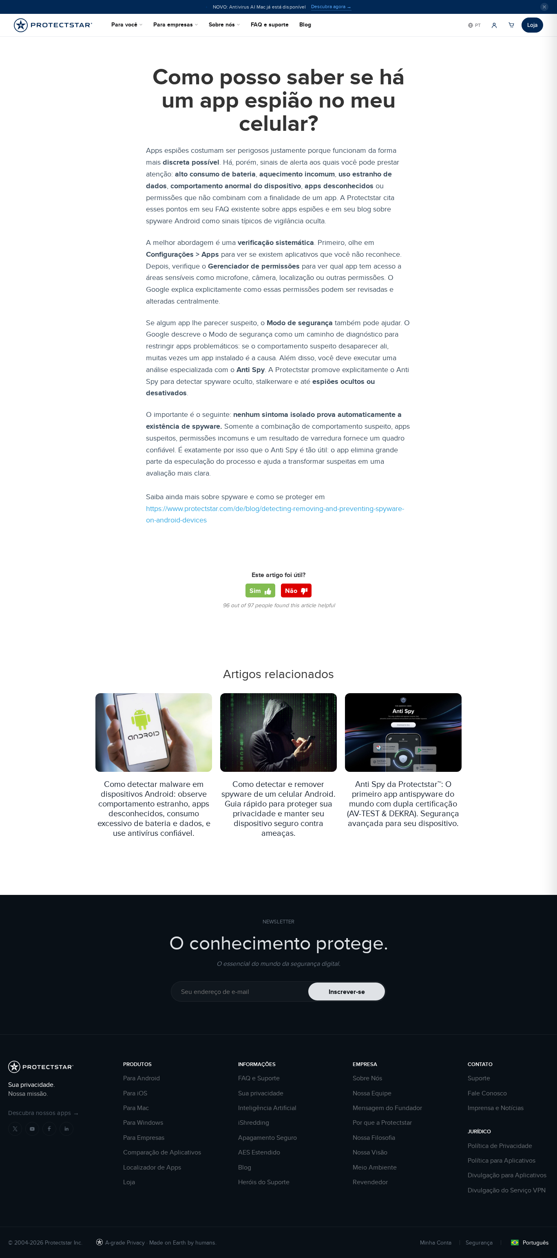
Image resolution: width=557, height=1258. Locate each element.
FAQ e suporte (270, 24)
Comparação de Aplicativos (162, 1152)
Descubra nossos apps (43, 1112)
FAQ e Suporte (259, 1078)
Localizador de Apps (152, 1167)
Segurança (479, 1242)
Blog (305, 24)
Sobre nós (222, 24)
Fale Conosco (487, 1093)
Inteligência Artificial (267, 1108)
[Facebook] (49, 1129)
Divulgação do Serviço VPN (507, 1190)
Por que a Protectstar (382, 1122)
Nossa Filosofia (374, 1137)
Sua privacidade (260, 1093)
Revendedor (370, 1182)
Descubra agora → (331, 6)
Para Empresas (143, 1137)
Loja (532, 25)
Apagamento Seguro (267, 1137)
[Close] (544, 7)
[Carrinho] (511, 25)
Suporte (479, 1078)
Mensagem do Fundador (387, 1108)
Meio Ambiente (375, 1167)
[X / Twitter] (15, 1129)
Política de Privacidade (500, 1145)
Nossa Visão (370, 1152)
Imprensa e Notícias (496, 1108)
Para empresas (173, 24)
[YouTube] (32, 1129)
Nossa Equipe (372, 1093)
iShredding (253, 1122)
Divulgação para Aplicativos (507, 1175)
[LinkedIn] (66, 1129)
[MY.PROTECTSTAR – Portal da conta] (494, 25)
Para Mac (136, 1108)
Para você (124, 24)
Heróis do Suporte (264, 1182)
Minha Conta (435, 1242)
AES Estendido (259, 1152)
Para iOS (135, 1093)
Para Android (141, 1078)
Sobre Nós (367, 1078)
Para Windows (143, 1122)
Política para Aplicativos (501, 1160)
